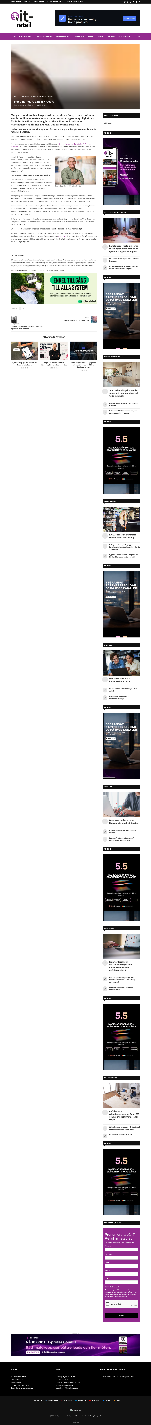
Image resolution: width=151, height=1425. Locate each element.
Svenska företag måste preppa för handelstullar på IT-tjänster (122, 839)
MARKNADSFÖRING (55, 2)
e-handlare (62, 236)
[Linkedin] (130, 2)
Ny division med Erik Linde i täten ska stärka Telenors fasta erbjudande (123, 267)
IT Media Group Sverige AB (93, 1416)
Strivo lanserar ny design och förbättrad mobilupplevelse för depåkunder (124, 1128)
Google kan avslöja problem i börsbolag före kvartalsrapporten (24, 364)
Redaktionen (29, 105)
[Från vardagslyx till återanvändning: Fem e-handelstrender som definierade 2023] (121, 946)
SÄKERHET (111, 36)
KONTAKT (28, 2)
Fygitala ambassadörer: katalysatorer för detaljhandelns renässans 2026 (123, 556)
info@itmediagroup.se (24, 1388)
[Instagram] (124, 2)
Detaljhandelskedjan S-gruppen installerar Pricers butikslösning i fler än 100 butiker (124, 547)
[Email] (136, 2)
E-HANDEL (91, 36)
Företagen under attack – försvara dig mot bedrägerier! (124, 821)
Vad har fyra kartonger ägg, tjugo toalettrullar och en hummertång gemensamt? (122, 979)
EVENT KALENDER (124, 36)
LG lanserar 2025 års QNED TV (120, 1135)
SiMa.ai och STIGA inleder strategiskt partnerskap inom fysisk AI (123, 412)
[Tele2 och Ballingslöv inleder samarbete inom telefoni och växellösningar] (121, 374)
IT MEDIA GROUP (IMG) (74, 2)
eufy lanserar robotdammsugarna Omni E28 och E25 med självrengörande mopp (124, 1115)
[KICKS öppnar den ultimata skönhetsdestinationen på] (121, 519)
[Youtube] (133, 2)
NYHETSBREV (16, 2)
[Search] (139, 36)
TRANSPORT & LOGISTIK (44, 36)
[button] (54, 375)
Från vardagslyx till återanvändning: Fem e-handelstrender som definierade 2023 (121, 966)
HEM (13, 36)
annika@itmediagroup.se (70, 1382)
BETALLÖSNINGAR (25, 36)
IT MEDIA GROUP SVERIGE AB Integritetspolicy (117, 1377)
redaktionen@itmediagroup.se (66, 1388)
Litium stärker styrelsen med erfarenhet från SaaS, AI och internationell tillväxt (83, 365)
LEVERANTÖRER (79, 36)
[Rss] (139, 2)
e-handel (15, 309)
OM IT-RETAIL (39, 2)
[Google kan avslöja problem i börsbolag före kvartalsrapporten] (24, 351)
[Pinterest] (127, 2)
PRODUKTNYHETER (62, 36)
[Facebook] (122, 2)
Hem (15, 96)
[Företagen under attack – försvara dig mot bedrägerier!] (121, 804)
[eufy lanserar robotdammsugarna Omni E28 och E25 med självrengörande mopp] (121, 1095)
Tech (23, 309)
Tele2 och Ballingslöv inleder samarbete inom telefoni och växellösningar (123, 393)
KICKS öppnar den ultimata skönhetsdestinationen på (122, 536)
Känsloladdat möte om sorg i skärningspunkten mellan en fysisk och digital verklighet (123, 249)
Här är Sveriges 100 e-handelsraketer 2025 (120, 680)
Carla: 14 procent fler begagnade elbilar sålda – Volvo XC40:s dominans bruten (54, 365)
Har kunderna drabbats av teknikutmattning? (119, 697)
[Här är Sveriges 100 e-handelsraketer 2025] (121, 663)
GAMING (100, 36)
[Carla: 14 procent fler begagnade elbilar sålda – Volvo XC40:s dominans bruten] (54, 351)
